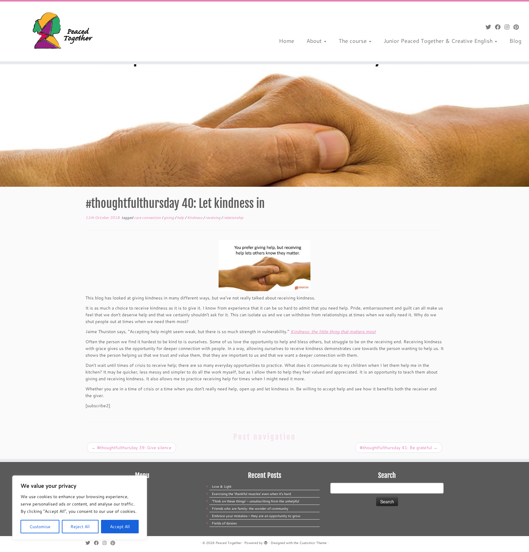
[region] (79, 507)
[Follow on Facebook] (500, 27)
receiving (213, 217)
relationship (233, 217)
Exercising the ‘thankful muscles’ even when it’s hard (251, 493)
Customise (40, 527)
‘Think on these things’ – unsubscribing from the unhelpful (255, 501)
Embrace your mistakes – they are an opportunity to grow (256, 515)
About (314, 41)
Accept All (120, 527)
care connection (148, 217)
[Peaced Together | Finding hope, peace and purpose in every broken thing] (61, 31)
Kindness (195, 217)
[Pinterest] (518, 27)
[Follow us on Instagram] (509, 27)
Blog (515, 41)
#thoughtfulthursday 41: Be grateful (398, 448)
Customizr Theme (313, 542)
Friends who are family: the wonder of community (250, 508)
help (181, 217)
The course (353, 41)
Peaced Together (229, 542)
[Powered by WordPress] (266, 541)
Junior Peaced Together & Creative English (439, 41)
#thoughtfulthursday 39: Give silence (131, 448)
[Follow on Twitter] (490, 27)
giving (169, 217)
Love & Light (221, 486)
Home (286, 41)
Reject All (80, 527)
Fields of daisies (224, 523)
